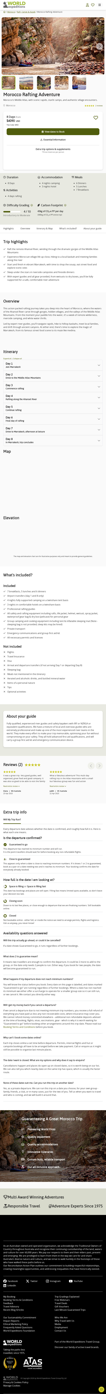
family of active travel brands (84, 1347)
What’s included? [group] (68, 228)
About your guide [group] (93, 228)
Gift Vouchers (62, 1306)
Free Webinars (62, 1299)
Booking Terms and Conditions (19, 1026)
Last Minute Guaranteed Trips (70, 1309)
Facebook (13, 1281)
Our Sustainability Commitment (19, 1317)
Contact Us (60, 1330)
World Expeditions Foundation (19, 1330)
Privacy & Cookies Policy (15, 1382)
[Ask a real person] (101, 1389)
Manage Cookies (11, 1385)
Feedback (8, 1303)
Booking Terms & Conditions (18, 1299)
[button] (99, 46)
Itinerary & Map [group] (45, 228)
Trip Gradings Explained (67, 1296)
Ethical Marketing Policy (15, 1324)
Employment (61, 1327)
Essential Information (54, 139)
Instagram (55, 1281)
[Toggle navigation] (100, 5)
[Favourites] (92, 5)
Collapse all (17, 358)
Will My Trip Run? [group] (12, 819)
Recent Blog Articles (13, 1309)
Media (58, 1324)
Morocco (11, 12)
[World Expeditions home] (14, 5)
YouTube (78, 1281)
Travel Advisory (11, 1306)
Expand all (7, 358)
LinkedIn (11, 1285)
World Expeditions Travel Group (82, 1341)
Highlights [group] (8, 228)
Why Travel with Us (64, 1320)
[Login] (87, 5)
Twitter (34, 1281)
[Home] (4, 12)
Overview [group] (25, 228)
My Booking (9, 1296)
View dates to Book (54, 131)
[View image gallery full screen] (98, 22)
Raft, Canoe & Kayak (26, 12)
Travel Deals (61, 1303)
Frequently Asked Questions (17, 1327)
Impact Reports (11, 1320)
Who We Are (61, 1317)
